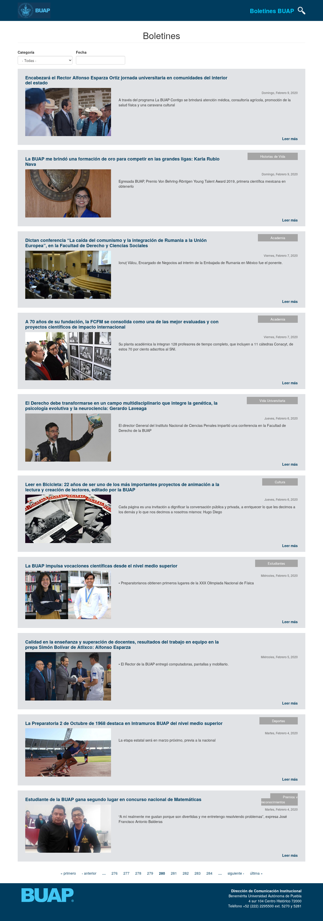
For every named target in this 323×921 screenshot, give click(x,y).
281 (174, 873)
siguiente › (236, 873)
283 (198, 873)
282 (186, 873)
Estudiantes (276, 563)
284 (209, 873)
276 (115, 873)
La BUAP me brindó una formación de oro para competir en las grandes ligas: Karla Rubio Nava (122, 161)
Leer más (290, 138)
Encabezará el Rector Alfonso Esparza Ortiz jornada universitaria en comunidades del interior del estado (126, 80)
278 (138, 873)
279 (150, 873)
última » (256, 873)
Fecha (81, 52)
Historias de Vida (272, 156)
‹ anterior (89, 873)
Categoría (26, 52)
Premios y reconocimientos (279, 800)
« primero (68, 873)
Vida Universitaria (272, 400)
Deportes (278, 720)
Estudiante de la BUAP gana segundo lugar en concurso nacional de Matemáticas (113, 799)
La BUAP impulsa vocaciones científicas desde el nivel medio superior (101, 565)
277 (126, 873)
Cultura (280, 482)
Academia (278, 237)
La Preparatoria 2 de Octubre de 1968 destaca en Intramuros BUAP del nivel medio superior (124, 723)
